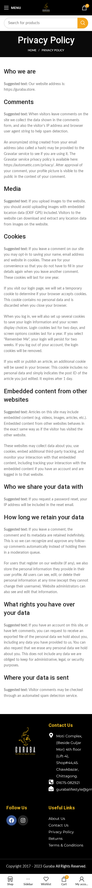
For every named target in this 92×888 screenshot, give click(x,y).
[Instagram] (23, 820)
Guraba (64, 866)
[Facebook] (11, 820)
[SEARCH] (82, 23)
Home (32, 50)
